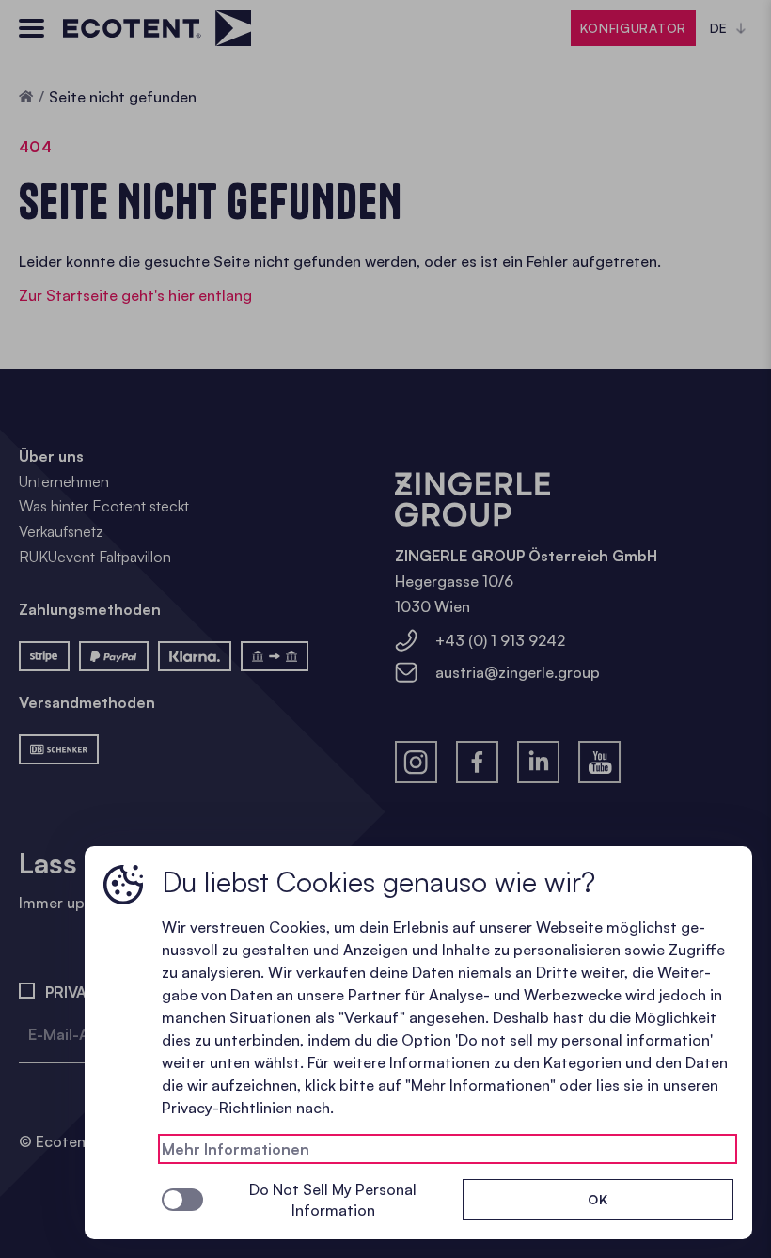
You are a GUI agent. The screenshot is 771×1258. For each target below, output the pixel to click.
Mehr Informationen (235, 1149)
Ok (597, 1199)
